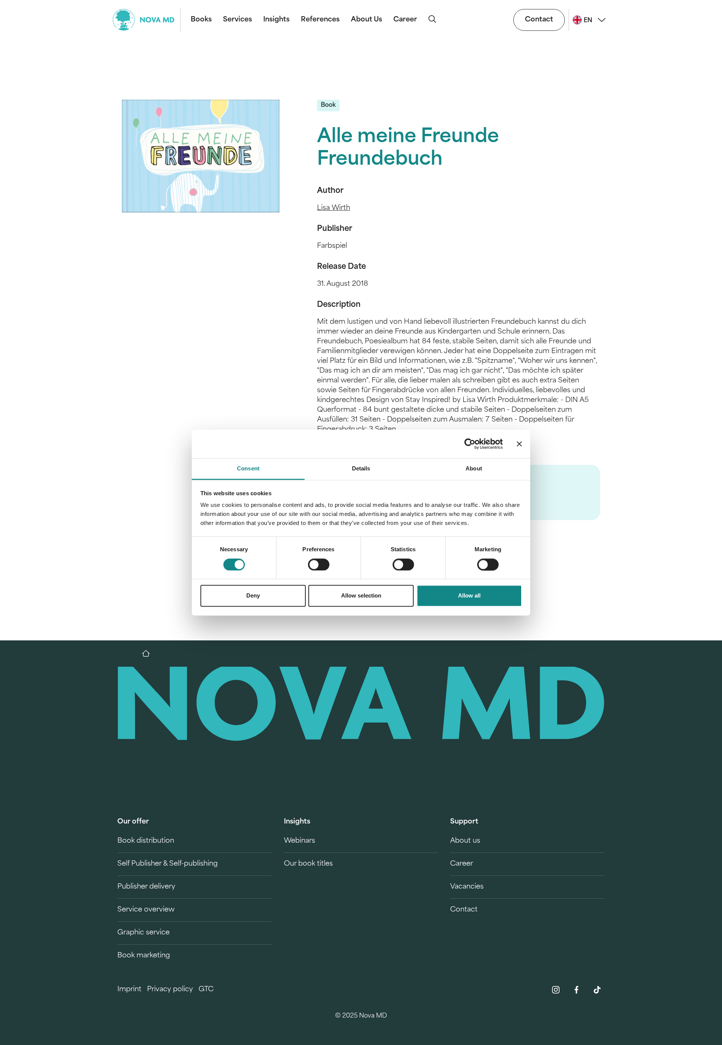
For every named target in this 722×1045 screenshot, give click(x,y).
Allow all (469, 596)
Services (237, 20)
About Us (366, 20)
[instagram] (555, 989)
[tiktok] (597, 989)
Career (405, 20)
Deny (253, 596)
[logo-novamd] (146, 20)
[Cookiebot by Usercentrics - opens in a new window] (470, 443)
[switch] (318, 564)
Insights (276, 20)
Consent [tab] (248, 469)
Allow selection (361, 596)
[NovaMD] (149, 653)
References (320, 20)
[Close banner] (519, 443)
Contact (539, 20)
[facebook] (576, 989)
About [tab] (474, 469)
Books (201, 20)
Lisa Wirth (333, 208)
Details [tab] (361, 469)
